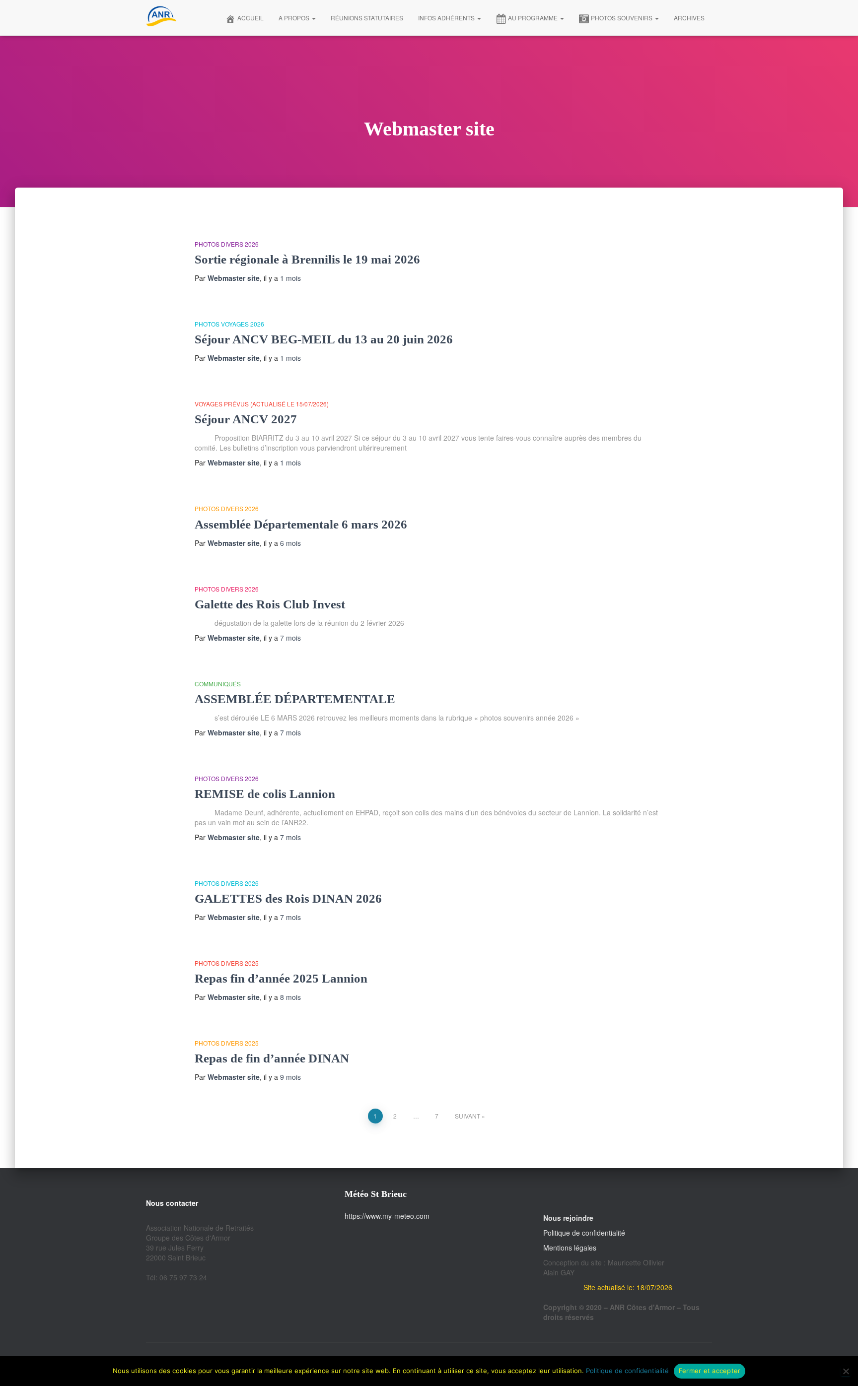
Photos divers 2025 (227, 963)
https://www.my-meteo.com (387, 1216)
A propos (295, 17)
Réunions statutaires (367, 17)
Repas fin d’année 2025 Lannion (281, 978)
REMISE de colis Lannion (265, 793)
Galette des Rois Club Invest (270, 604)
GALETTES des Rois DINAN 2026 (288, 898)
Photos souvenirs (622, 17)
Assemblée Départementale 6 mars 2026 (301, 524)
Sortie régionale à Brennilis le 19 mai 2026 (307, 259)
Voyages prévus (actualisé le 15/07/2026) (262, 403)
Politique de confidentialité (584, 1233)
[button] (313, 17)
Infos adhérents (447, 17)
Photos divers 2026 (227, 244)
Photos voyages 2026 (229, 324)
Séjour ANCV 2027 (246, 419)
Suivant (467, 1116)
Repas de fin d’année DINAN (272, 1058)
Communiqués (218, 683)
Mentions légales (569, 1248)
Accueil (250, 17)
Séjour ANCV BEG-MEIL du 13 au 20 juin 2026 (324, 339)
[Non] (846, 1371)
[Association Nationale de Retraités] (161, 17)
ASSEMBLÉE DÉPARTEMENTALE (295, 699)
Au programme (533, 17)
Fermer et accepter (710, 1371)
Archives (689, 17)
